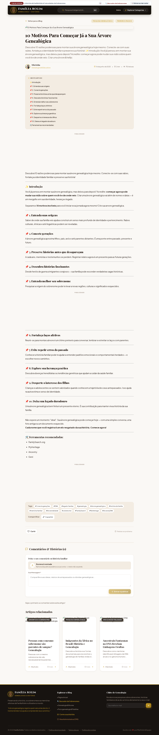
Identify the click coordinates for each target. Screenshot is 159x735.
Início (118, 10)
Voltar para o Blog (35, 21)
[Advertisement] (79, 152)
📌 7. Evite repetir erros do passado (43, 110)
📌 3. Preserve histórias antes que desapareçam (48, 94)
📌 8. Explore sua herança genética (43, 113)
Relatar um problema (124, 531)
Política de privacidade (57, 730)
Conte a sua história (66, 714)
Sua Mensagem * (34, 572)
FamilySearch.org (37, 442)
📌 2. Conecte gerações (39, 90)
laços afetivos (52, 335)
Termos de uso (73, 730)
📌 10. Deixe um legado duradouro (43, 121)
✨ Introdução (35, 82)
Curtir (33, 531)
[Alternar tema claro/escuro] (100, 3)
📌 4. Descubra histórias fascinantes (43, 98)
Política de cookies (89, 730)
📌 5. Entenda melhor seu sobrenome (44, 102)
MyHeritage (34, 447)
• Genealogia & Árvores (65, 705)
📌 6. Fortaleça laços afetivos (41, 106)
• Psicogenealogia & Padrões (67, 709)
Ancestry (33, 452)
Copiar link (49, 517)
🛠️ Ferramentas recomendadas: (42, 125)
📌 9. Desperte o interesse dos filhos (43, 117)
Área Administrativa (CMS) (68, 719)
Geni (31, 457)
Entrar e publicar (121, 591)
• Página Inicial (62, 697)
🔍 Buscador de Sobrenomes (116, 3)
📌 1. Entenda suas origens (40, 86)
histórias (48, 252)
